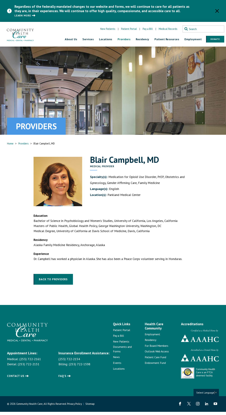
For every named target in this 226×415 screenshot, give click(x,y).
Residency (150, 340)
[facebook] (180, 403)
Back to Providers (53, 279)
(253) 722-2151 (28, 364)
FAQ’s (62, 376)
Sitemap (90, 403)
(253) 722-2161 (30, 359)
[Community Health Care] (20, 34)
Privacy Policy (74, 403)
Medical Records (168, 29)
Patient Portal (129, 29)
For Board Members (156, 345)
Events (117, 363)
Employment (152, 334)
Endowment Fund (155, 363)
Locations (119, 368)
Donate (215, 39)
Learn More (22, 15)
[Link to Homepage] (27, 332)
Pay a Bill (148, 29)
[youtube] (215, 403)
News (116, 357)
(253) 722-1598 (79, 364)
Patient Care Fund (155, 357)
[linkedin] (206, 403)
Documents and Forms (122, 349)
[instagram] (197, 403)
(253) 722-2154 (69, 359)
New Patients (107, 29)
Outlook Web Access (157, 351)
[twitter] (188, 403)
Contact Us (15, 376)
